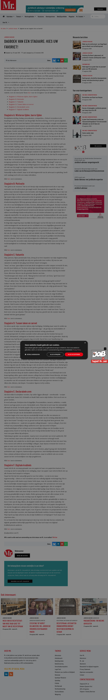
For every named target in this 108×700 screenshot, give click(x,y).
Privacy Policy (77, 350)
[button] (32, 354)
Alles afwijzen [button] (55, 354)
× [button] (85, 342)
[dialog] (54, 350)
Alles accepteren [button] (74, 354)
